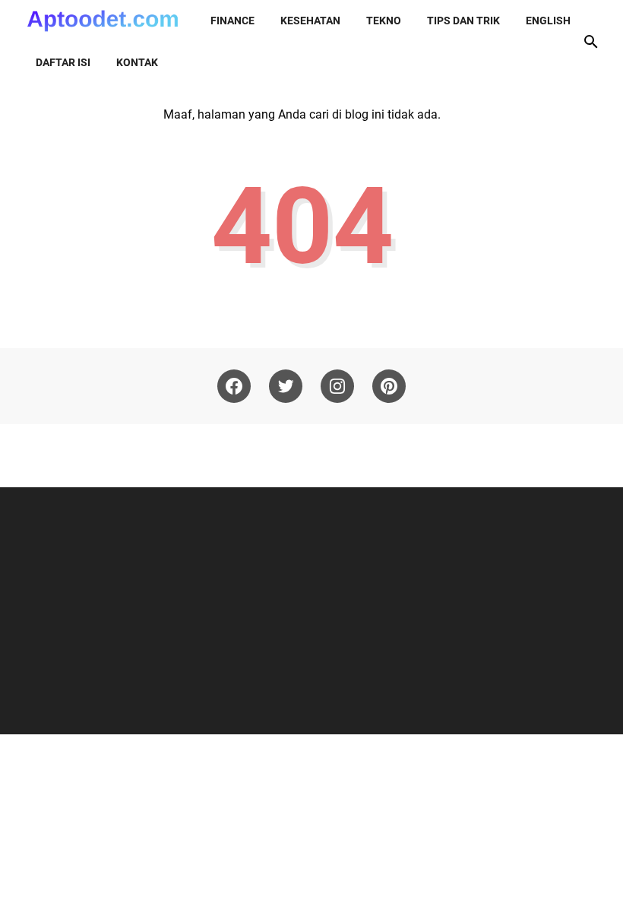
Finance (232, 20)
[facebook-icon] (234, 386)
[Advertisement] (313, 608)
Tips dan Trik (463, 20)
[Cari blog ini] (591, 42)
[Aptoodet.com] (102, 21)
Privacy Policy (310, 455)
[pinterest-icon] (389, 386)
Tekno (383, 20)
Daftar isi (63, 62)
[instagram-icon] (337, 386)
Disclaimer (241, 455)
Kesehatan (310, 20)
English (548, 20)
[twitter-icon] (285, 386)
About (190, 455)
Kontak (137, 62)
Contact (429, 455)
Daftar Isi (376, 455)
